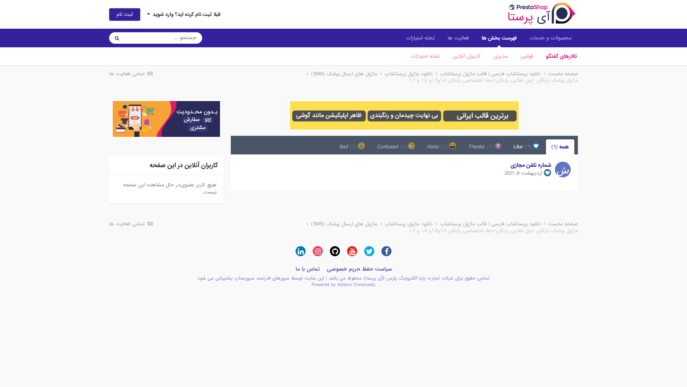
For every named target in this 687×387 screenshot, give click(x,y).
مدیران (500, 56)
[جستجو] (117, 38)
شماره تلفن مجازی (531, 165)
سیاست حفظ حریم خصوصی (359, 269)
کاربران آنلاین (467, 56)
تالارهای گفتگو (561, 56)
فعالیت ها (458, 38)
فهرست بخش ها (499, 38)
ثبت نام (125, 14)
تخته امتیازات (425, 56)
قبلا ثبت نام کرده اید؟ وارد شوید (185, 14)
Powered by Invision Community (343, 284)
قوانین (526, 56)
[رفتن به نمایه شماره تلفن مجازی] (563, 169)
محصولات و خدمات (550, 38)
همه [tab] (560, 147)
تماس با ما (308, 269)
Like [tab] (523, 147)
